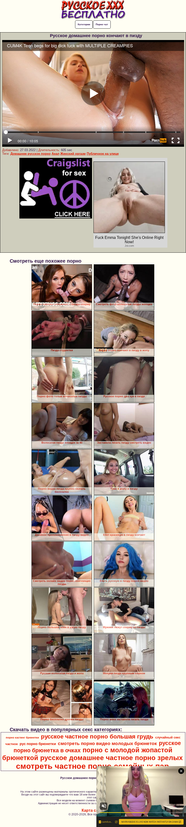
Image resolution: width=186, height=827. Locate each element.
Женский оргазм (73, 153)
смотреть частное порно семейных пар (92, 766)
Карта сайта (93, 810)
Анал (55, 153)
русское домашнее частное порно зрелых (111, 758)
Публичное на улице (103, 153)
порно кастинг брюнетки (22, 737)
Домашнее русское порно (30, 153)
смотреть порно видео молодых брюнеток (107, 743)
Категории (84, 24)
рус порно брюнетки (38, 744)
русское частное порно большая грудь (97, 736)
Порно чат (102, 24)
